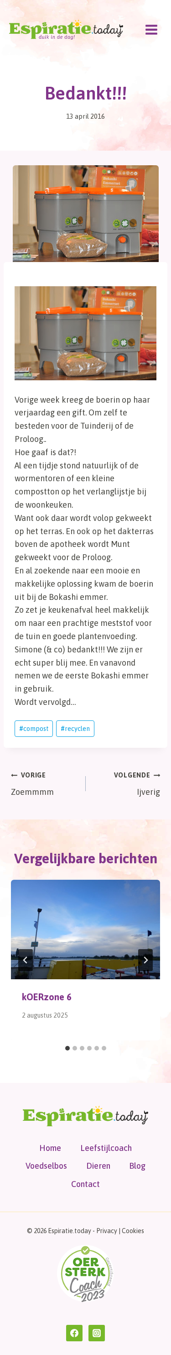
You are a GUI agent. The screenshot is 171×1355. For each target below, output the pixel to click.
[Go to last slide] (25, 960)
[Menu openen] (151, 29)
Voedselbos (46, 1166)
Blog (137, 1166)
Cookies (133, 1230)
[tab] (67, 1048)
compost (34, 728)
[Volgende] (145, 960)
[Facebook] (74, 1333)
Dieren (98, 1166)
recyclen (75, 728)
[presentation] (85, 929)
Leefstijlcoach (106, 1148)
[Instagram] (96, 1333)
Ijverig (137, 784)
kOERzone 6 (47, 997)
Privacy (106, 1230)
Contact (85, 1184)
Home (50, 1148)
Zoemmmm (32, 784)
